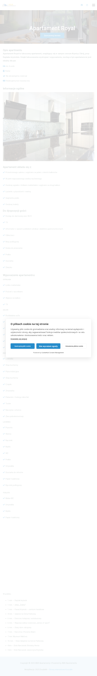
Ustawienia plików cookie (74, 346)
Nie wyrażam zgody (48, 346)
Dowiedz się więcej (19, 338)
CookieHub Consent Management (53, 352)
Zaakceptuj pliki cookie (23, 346)
